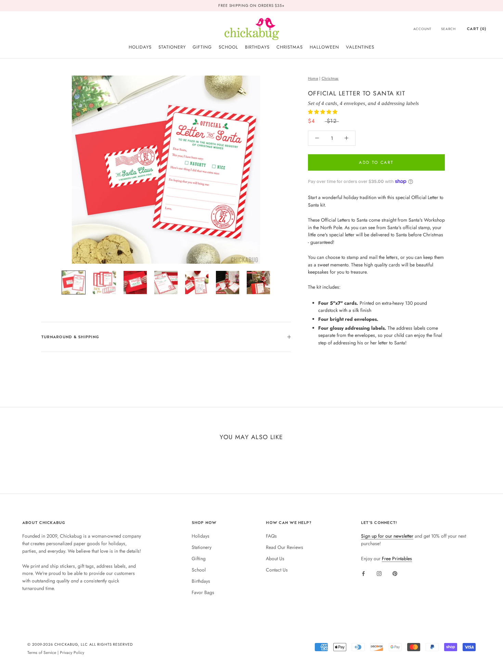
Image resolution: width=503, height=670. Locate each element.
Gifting (199, 558)
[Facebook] (363, 573)
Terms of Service (41, 652)
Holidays (200, 536)
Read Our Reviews (284, 547)
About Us (275, 558)
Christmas (330, 78)
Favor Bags (203, 592)
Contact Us (277, 569)
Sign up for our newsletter (387, 536)
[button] (323, 111)
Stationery (201, 547)
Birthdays (201, 581)
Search (448, 28)
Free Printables (397, 558)
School (199, 569)
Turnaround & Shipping (70, 337)
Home (313, 78)
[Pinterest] (394, 573)
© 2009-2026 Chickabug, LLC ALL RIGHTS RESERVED (80, 644)
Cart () (476, 28)
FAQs (271, 536)
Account (422, 28)
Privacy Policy (72, 652)
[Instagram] (379, 573)
